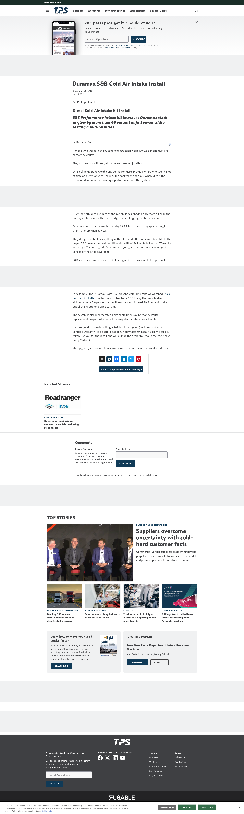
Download (61, 666)
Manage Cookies (167, 807)
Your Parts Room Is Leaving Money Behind (148, 654)
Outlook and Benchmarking (151, 525)
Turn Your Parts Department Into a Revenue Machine (158, 647)
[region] (122, 807)
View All (159, 662)
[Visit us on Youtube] (122, 757)
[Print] (102, 359)
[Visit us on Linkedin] (115, 757)
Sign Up (54, 783)
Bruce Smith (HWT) (82, 90)
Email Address (123, 449)
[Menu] (47, 10)
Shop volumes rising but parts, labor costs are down (102, 616)
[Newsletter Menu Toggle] (196, 10)
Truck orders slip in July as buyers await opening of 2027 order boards (140, 618)
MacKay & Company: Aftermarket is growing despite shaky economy (60, 618)
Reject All (187, 807)
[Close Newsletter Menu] (196, 22)
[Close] (239, 807)
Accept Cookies (206, 807)
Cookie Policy (47, 811)
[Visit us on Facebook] (100, 757)
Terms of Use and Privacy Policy (128, 45)
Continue (125, 463)
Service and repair (95, 611)
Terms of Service (126, 47)
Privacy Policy (111, 47)
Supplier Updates (53, 417)
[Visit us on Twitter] (107, 757)
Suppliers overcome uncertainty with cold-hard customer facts (164, 537)
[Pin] (138, 359)
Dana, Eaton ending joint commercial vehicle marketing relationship (61, 424)
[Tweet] (131, 359)
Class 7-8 (128, 611)
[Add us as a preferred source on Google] (109, 359)
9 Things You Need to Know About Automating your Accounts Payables (177, 618)
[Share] (116, 359)
